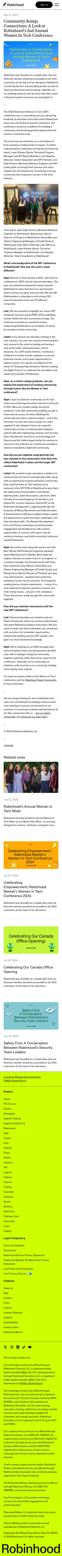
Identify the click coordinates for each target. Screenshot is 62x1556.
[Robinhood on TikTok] (23, 1347)
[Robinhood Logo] (13, 5)
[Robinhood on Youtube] (29, 1347)
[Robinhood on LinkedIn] (17, 1347)
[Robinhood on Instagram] (11, 1347)
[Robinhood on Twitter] (5, 1348)
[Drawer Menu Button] (56, 5)
